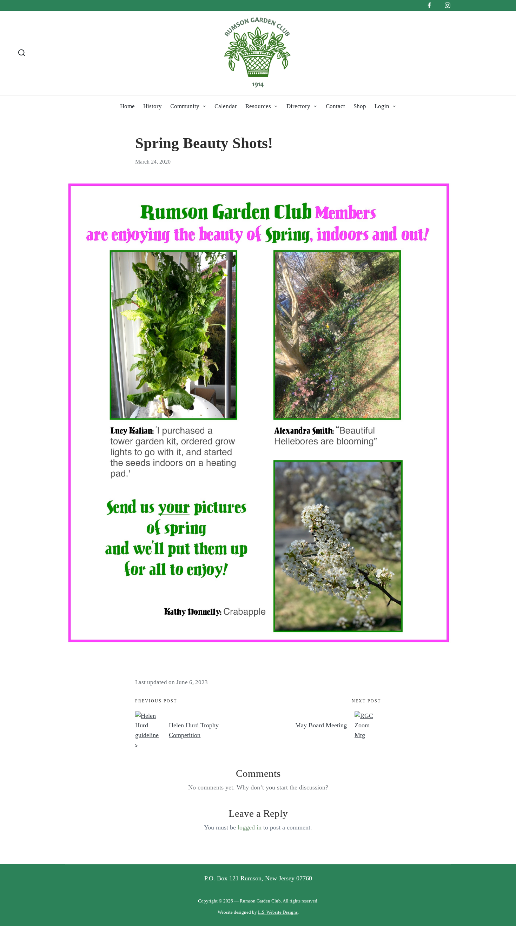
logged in (250, 827)
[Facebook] (429, 5)
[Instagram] (447, 5)
